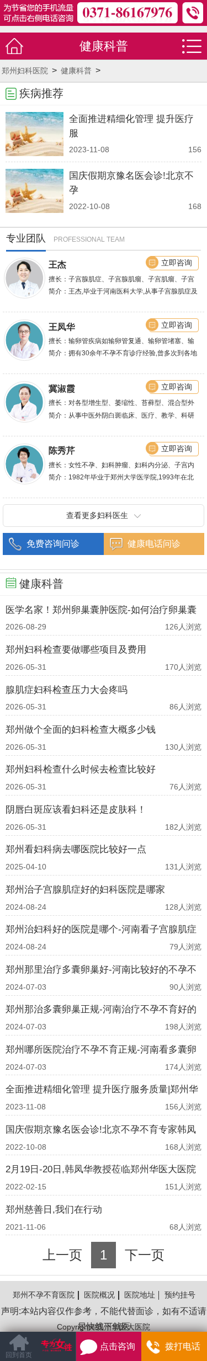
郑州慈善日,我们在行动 (54, 1209)
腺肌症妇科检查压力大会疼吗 (67, 690)
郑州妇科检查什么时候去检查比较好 (81, 769)
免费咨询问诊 (52, 543)
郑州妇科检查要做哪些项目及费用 (76, 649)
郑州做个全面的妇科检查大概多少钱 (81, 729)
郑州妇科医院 (25, 70)
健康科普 (76, 70)
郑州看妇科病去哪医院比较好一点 (76, 849)
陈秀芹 (62, 450)
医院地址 (139, 1294)
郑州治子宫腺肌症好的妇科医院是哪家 (85, 889)
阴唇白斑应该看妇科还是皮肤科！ (76, 809)
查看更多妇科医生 (97, 515)
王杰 (57, 264)
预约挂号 (179, 1294)
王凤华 (62, 327)
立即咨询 (176, 262)
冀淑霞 (62, 388)
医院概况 (99, 1294)
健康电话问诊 (154, 543)
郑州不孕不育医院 (44, 1294)
